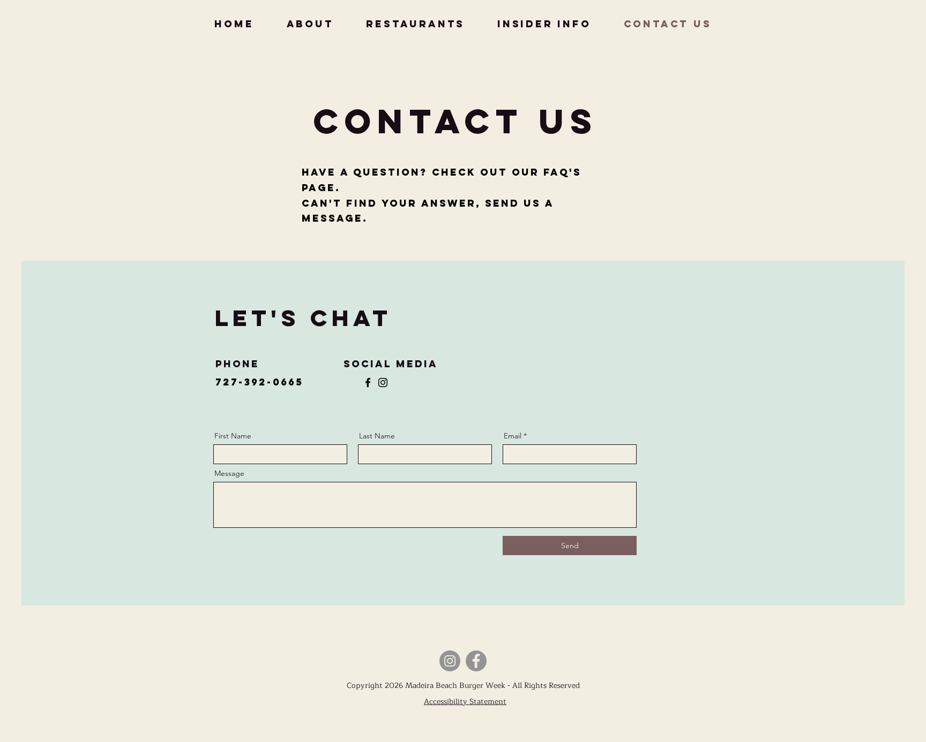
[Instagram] (383, 382)
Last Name (377, 436)
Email (512, 436)
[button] (544, 23)
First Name (232, 436)
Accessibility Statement (465, 701)
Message (229, 473)
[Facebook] (368, 382)
